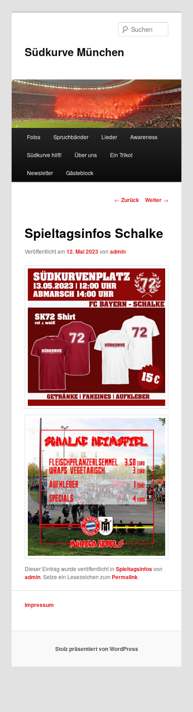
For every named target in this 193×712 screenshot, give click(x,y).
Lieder (109, 137)
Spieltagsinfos (134, 569)
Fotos (33, 137)
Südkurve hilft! (44, 154)
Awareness (144, 137)
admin (118, 251)
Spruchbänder (70, 137)
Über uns (86, 154)
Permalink (125, 577)
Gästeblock (79, 172)
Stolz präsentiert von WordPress (96, 649)
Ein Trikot (121, 154)
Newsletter (40, 172)
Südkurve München (74, 51)
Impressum (39, 605)
